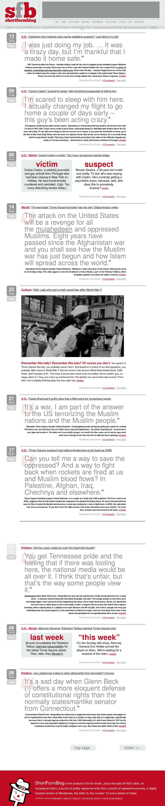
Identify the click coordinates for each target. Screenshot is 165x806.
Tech (122, 21)
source (122, 76)
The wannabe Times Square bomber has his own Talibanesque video (74, 207)
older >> (132, 747)
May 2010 (11, 451)
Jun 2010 (11, 291)
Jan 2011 (11, 92)
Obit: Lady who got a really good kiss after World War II (67, 289)
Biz (64, 21)
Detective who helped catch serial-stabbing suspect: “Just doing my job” (74, 36)
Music (86, 21)
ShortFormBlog (49, 782)
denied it (57, 653)
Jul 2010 (11, 208)
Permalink (121, 80)
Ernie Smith (57, 798)
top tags (82, 747)
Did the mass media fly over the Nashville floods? (64, 548)
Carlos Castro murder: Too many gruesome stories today (74, 155)
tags (11, 45)
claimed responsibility (50, 646)
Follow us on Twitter (107, 27)
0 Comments (108, 80)
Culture (73, 21)
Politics (111, 21)
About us (67, 798)
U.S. (130, 21)
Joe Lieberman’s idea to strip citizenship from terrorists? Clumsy (73, 673)
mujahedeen (54, 228)
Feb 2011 (11, 38)
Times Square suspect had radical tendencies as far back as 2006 (70, 450)
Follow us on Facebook (112, 798)
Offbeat (97, 21)
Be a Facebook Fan (135, 27)
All (57, 21)
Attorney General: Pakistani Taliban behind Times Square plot (77, 628)
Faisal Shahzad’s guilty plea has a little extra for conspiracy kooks (70, 398)
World (139, 21)
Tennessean (30, 595)
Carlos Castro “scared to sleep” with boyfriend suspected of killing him (72, 91)
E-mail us (76, 798)
